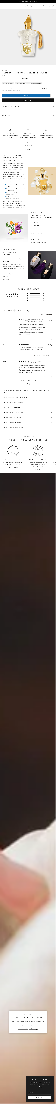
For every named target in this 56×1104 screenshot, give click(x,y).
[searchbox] (8, 310)
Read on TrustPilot (23, 1029)
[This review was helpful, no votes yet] (48, 339)
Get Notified (28, 100)
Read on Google (33, 1029)
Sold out (26, 95)
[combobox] (22, 310)
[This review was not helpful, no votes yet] (51, 339)
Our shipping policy (13, 467)
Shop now (38, 469)
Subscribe (39, 1097)
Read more (29, 334)
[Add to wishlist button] (52, 95)
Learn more (6, 279)
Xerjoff (4, 70)
